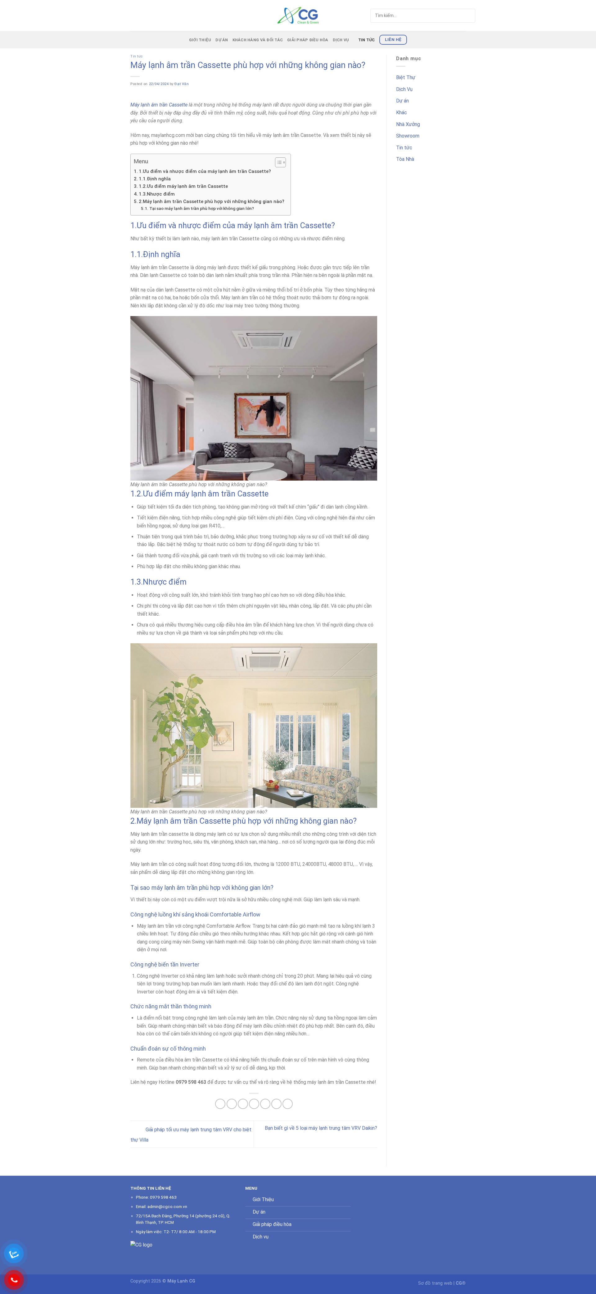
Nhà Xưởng (408, 124)
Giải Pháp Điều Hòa (307, 40)
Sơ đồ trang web (435, 1283)
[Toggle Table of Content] (277, 162)
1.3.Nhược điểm (157, 194)
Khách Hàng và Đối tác (258, 40)
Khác (401, 112)
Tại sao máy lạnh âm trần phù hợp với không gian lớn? (201, 208)
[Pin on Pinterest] (254, 1104)
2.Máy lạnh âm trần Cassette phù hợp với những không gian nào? (211, 201)
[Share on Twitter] (232, 1104)
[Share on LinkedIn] (276, 1104)
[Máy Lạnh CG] (298, 15)
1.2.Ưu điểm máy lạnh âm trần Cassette (183, 186)
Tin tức (366, 40)
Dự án (221, 40)
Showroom (407, 136)
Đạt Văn (181, 84)
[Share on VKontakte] (265, 1104)
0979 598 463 (163, 1197)
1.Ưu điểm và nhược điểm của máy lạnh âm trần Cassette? (205, 171)
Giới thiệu (200, 40)
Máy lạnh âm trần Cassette (158, 105)
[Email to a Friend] (243, 1104)
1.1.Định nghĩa (155, 179)
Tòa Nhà (405, 159)
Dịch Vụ (341, 40)
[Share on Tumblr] (287, 1104)
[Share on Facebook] (220, 1104)
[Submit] (459, 16)
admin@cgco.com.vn (167, 1206)
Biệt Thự (405, 77)
